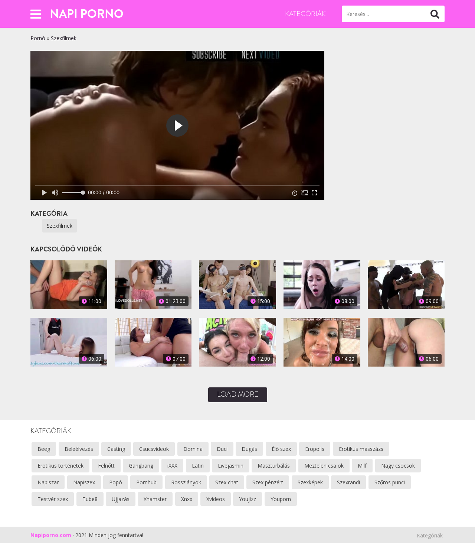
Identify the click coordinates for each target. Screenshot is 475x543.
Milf (362, 465)
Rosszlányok (186, 482)
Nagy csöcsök (398, 465)
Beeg (43, 448)
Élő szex (281, 448)
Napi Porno (87, 13)
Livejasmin (230, 465)
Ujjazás (121, 499)
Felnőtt (106, 465)
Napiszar (48, 482)
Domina (193, 448)
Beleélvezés (79, 448)
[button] (35, 14)
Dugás (249, 448)
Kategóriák (305, 14)
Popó (115, 482)
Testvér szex (52, 499)
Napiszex (84, 482)
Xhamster (155, 499)
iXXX (172, 465)
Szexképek (310, 482)
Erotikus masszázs (361, 448)
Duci (222, 448)
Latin (198, 465)
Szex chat (226, 482)
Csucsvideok (154, 448)
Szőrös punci (389, 482)
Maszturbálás (274, 465)
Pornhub (146, 482)
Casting (116, 448)
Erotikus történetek (60, 465)
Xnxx (186, 499)
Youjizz (247, 499)
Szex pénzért (267, 482)
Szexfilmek (63, 38)
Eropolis (314, 448)
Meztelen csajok (324, 465)
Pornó (37, 38)
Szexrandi (348, 482)
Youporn (281, 499)
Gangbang (141, 465)
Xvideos (215, 499)
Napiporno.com (50, 535)
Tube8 (90, 499)
